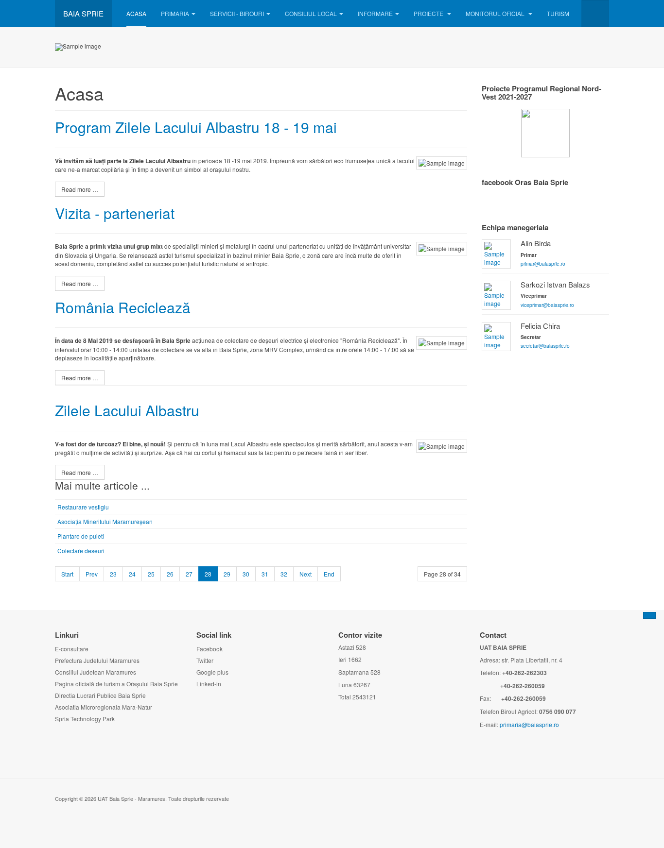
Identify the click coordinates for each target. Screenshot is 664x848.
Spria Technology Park (85, 718)
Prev (92, 574)
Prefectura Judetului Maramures (97, 660)
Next (305, 574)
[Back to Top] (649, 615)
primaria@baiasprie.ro (529, 724)
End (329, 574)
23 (113, 574)
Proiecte (429, 13)
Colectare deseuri (81, 550)
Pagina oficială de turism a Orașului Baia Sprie (116, 683)
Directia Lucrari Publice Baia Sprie (100, 695)
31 (265, 574)
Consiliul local (311, 13)
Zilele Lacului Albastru (127, 410)
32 (283, 574)
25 (151, 574)
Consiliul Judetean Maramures (95, 672)
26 (170, 574)
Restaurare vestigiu (83, 507)
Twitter (204, 660)
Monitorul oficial (496, 13)
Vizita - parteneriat (115, 213)
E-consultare (71, 648)
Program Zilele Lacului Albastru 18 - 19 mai (196, 127)
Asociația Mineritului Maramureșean (105, 521)
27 (189, 574)
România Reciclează (123, 307)
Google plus (212, 672)
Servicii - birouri (237, 13)
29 (227, 574)
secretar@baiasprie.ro (545, 345)
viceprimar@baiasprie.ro (547, 304)
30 (246, 574)
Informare (375, 13)
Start (67, 574)
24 (132, 574)
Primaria (175, 13)
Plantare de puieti (80, 536)
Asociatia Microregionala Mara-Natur (103, 707)
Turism (558, 13)
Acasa (136, 13)
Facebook (209, 648)
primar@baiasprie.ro (543, 263)
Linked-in (208, 683)
